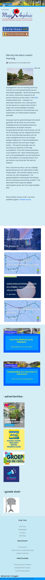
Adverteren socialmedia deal (22, 550)
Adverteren (22, 547)
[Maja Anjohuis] (17, 15)
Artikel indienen (22, 553)
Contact (22, 533)
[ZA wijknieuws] (22, 340)
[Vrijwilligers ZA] (14, 440)
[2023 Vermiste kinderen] (11, 474)
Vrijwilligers (22, 530)
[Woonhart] (14, 415)
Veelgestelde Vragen (23, 568)
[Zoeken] (41, 11)
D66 (36, 98)
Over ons (22, 527)
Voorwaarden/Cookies (22, 565)
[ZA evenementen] (22, 373)
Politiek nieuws (25, 200)
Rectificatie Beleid (22, 571)
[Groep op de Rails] (14, 458)
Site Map (22, 536)
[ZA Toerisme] (16, 32)
